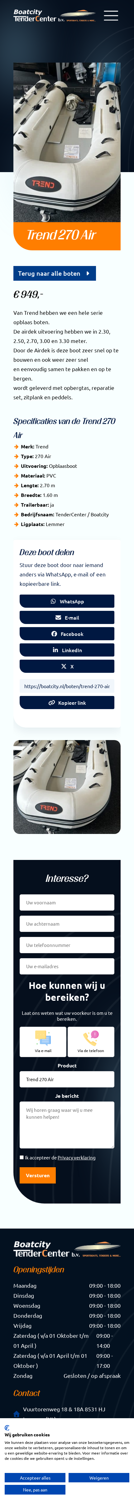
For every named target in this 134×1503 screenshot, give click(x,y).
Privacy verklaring (77, 1157)
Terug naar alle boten (51, 273)
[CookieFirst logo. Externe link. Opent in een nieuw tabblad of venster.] (7, 1428)
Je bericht (67, 1095)
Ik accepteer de (60, 1157)
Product (67, 1065)
